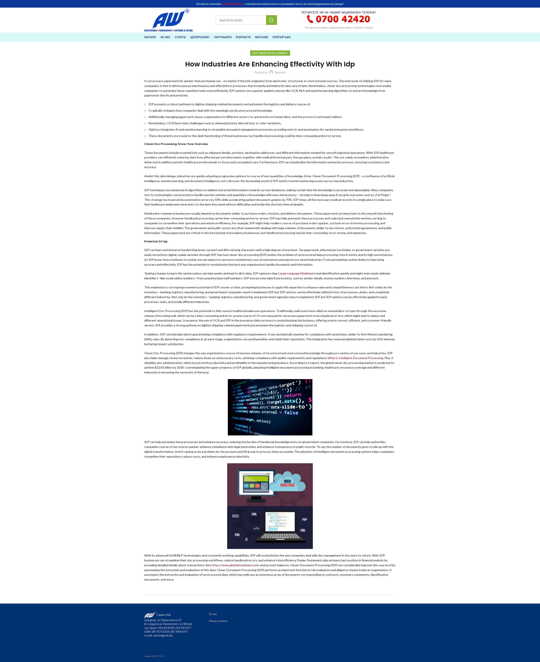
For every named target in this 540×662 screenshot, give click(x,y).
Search (271, 20)
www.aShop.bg (232, 3)
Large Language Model (294, 273)
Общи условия (218, 621)
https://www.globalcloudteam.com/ (235, 565)
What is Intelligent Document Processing (355, 358)
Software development (270, 53)
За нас (213, 614)
